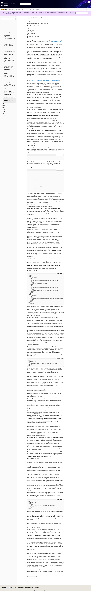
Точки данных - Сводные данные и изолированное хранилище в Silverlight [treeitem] (8, 66)
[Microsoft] (2, 9)
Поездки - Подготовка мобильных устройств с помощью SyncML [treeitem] (8, 100)
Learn (29, 17)
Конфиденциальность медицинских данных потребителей (53, 590)
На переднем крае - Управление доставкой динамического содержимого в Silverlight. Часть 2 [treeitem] (9, 71)
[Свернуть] (15, 17)
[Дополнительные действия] (63, 18)
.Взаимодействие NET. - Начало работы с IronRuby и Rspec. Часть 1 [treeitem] (9, 40)
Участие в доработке (28, 590)
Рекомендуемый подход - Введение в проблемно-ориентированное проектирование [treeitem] (8, 34)
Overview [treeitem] (4, 24)
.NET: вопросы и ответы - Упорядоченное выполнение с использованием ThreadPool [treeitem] (9, 96)
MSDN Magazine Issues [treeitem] (6, 21)
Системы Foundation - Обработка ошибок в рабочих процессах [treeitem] (9, 85)
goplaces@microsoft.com (53, 569)
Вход (89, 9)
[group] (45, 289)
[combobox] (8, 19)
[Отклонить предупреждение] (89, 2)
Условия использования (70, 590)
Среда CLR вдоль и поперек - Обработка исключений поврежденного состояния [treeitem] (9, 61)
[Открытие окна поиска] (87, 9)
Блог (21, 590)
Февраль (45, 17)
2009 (41, 17)
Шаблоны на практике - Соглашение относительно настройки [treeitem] (9, 76)
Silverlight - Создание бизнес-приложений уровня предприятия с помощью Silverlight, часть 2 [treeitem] (9, 56)
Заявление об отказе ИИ (5, 590)
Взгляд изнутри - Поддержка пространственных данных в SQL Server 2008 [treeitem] (9, 81)
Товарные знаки (79, 590)
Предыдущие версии (15, 590)
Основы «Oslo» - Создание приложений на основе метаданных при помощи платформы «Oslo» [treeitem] (8, 44)
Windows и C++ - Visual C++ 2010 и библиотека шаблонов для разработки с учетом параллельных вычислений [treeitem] (9, 90)
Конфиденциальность (37, 590)
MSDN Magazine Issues (35, 17)
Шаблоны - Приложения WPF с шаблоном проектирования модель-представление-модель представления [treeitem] (9, 50)
